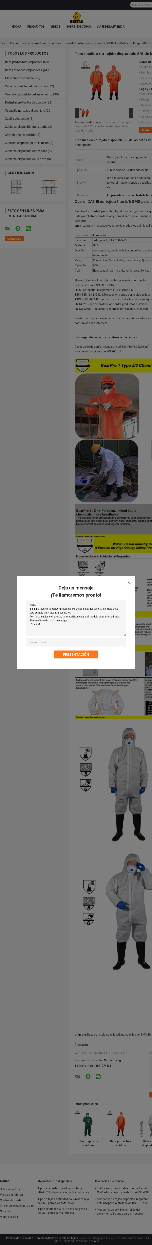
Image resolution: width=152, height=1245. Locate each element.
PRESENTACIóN (76, 654)
